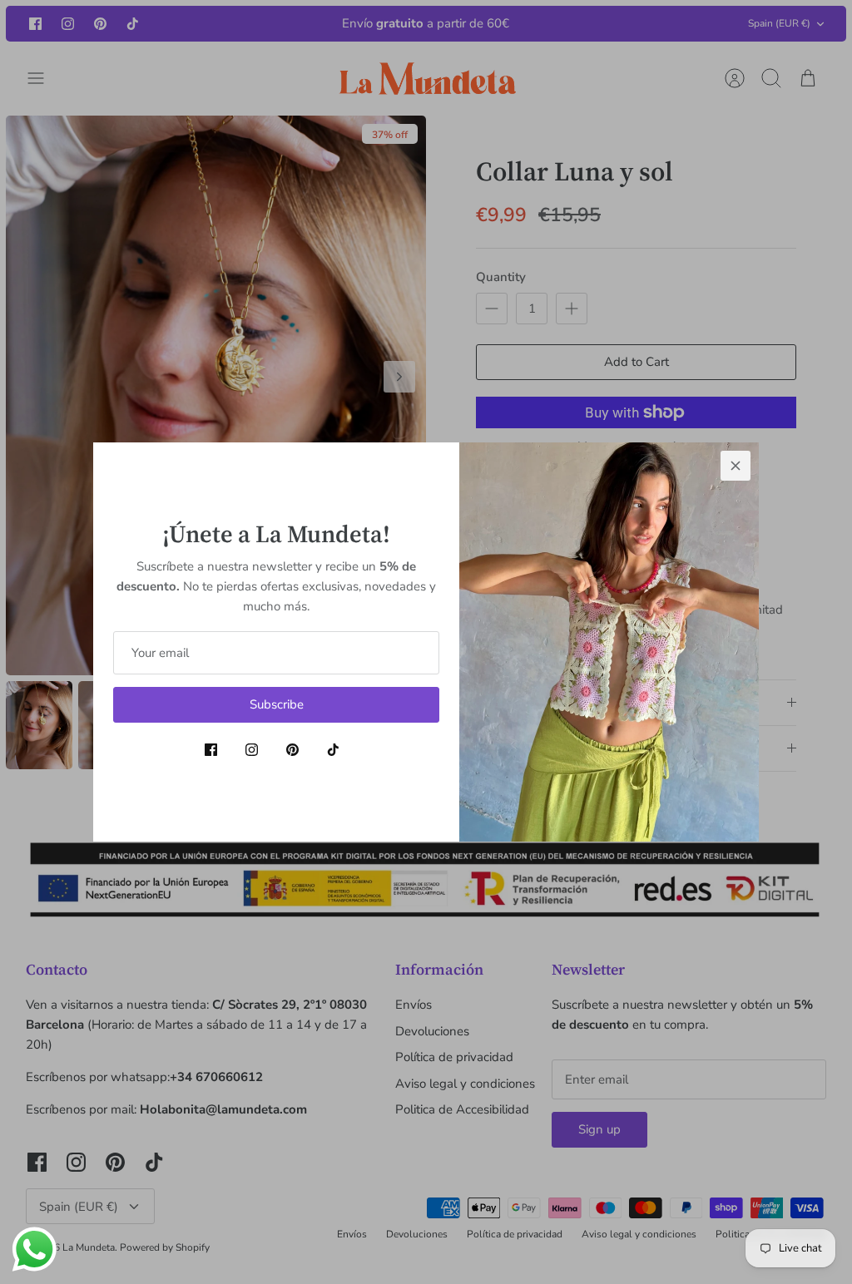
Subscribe (277, 704)
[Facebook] (211, 749)
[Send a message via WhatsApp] (34, 1249)
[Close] (735, 466)
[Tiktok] (333, 749)
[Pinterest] (292, 749)
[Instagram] (251, 749)
